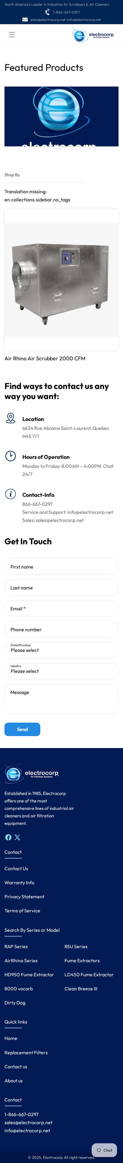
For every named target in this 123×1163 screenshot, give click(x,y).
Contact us (15, 1066)
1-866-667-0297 (66, 12)
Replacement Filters (26, 1052)
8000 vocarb (18, 989)
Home (10, 1038)
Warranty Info (19, 882)
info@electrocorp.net (84, 19)
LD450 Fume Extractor (89, 974)
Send (22, 729)
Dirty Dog (14, 1003)
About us (13, 1081)
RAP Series (16, 946)
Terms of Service (22, 911)
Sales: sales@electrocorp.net (53, 520)
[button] (12, 34)
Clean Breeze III (80, 989)
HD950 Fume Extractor (29, 974)
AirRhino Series (21, 960)
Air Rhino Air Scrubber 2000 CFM (44, 358)
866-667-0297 (37, 504)
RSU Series (75, 946)
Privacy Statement (24, 897)
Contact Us (16, 868)
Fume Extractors (82, 960)
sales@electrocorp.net (47, 19)
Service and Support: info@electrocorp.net (67, 512)
